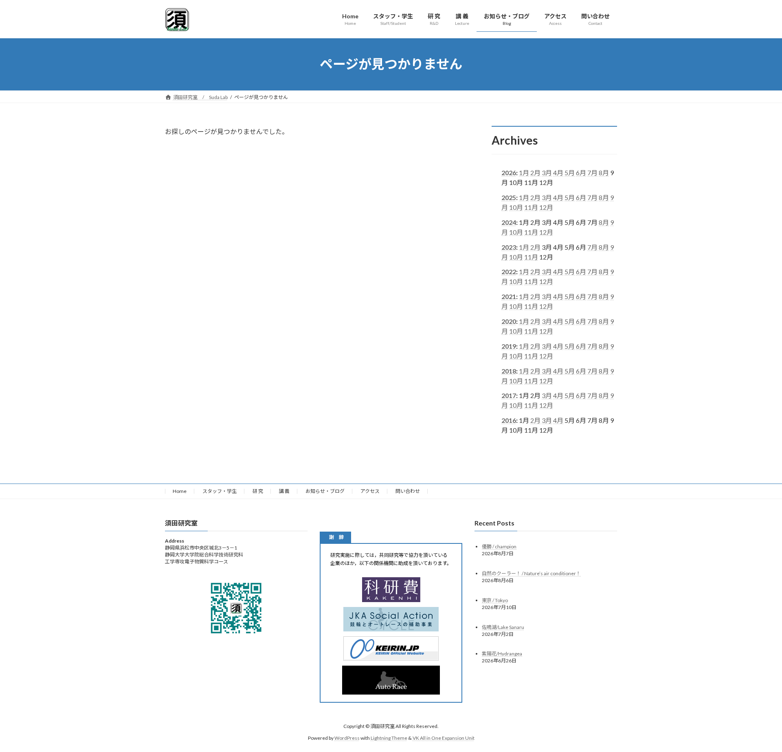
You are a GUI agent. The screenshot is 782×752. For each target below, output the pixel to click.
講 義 (284, 491)
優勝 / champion (499, 546)
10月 (516, 207)
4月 (558, 172)
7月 (592, 172)
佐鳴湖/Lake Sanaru (503, 627)
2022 (508, 271)
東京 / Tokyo (495, 600)
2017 (508, 395)
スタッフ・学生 (219, 491)
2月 (535, 172)
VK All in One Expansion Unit (443, 738)
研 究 (258, 491)
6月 (581, 172)
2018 (508, 370)
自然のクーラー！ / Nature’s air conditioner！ (531, 573)
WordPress (347, 738)
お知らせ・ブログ (325, 491)
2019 (508, 346)
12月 (546, 207)
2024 (508, 222)
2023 (508, 247)
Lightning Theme (389, 738)
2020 (508, 321)
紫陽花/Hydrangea (502, 654)
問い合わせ (407, 491)
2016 (508, 420)
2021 (508, 296)
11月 (531, 207)
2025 (508, 197)
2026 (508, 172)
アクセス (370, 491)
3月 (547, 172)
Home (180, 491)
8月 (604, 172)
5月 (570, 172)
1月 (524, 172)
